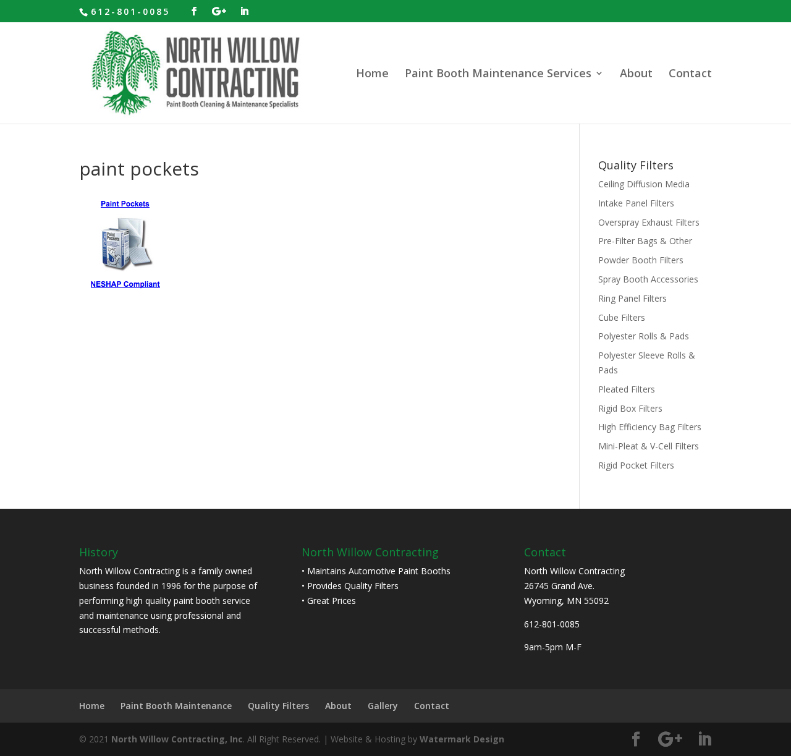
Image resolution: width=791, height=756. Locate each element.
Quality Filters (278, 705)
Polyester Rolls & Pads (643, 336)
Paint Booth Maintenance (176, 705)
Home (372, 74)
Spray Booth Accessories (648, 279)
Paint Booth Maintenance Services (498, 74)
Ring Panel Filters (632, 298)
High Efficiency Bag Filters (649, 427)
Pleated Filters (626, 389)
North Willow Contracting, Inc (177, 739)
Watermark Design (462, 739)
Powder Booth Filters (640, 260)
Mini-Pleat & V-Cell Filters (648, 446)
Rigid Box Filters (630, 408)
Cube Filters (621, 317)
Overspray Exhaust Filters (649, 222)
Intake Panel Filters (636, 203)
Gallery (383, 705)
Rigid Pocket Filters (636, 465)
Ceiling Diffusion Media (644, 184)
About (636, 74)
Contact (690, 74)
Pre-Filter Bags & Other (645, 241)
